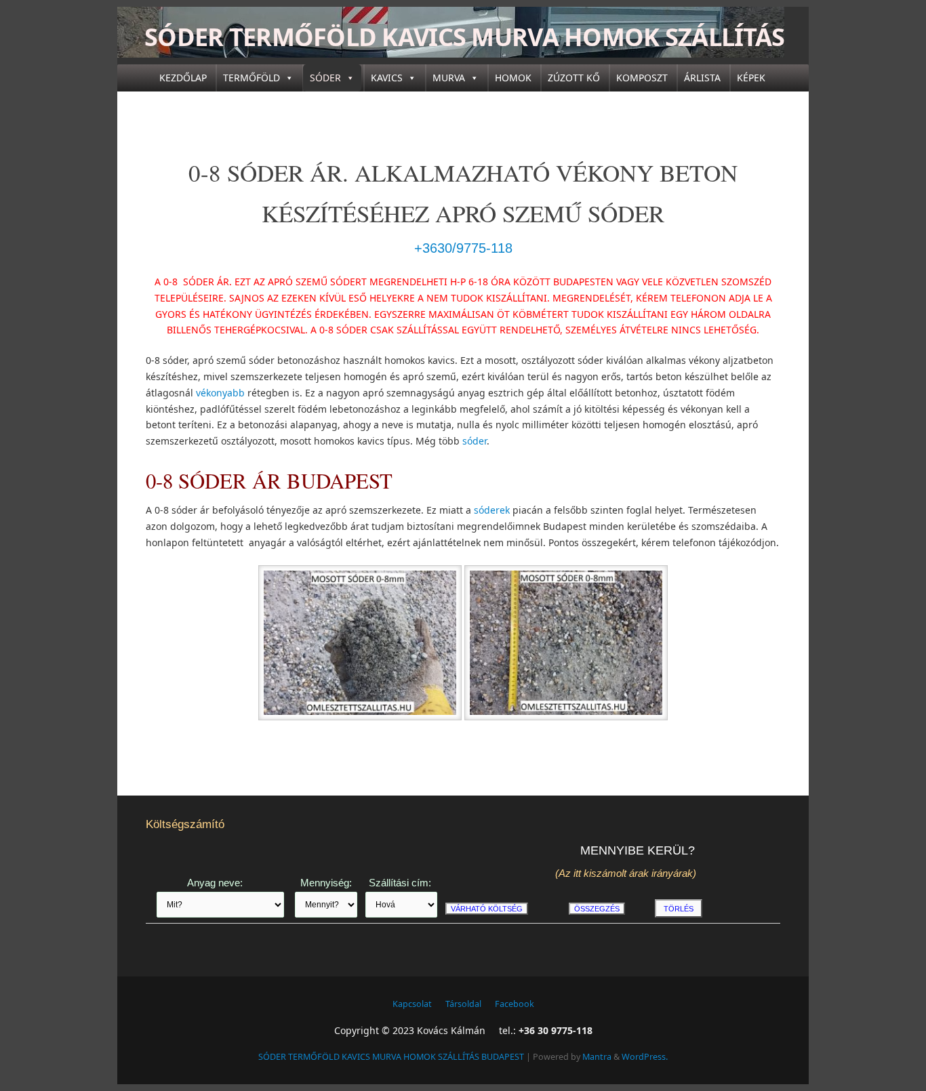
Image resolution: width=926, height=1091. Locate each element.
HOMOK (513, 77)
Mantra (596, 1057)
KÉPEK (751, 77)
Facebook (514, 1004)
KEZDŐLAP (183, 77)
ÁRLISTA (702, 77)
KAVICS (387, 77)
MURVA (448, 77)
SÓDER (325, 77)
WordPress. (645, 1057)
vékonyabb (220, 392)
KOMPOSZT (642, 77)
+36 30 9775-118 (555, 1030)
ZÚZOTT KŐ (574, 77)
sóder (474, 440)
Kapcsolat (412, 1004)
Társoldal (463, 1004)
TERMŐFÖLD (251, 77)
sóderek (492, 509)
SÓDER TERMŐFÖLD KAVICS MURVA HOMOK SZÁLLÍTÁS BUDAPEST (464, 53)
